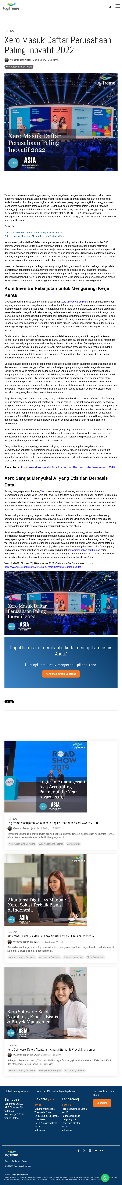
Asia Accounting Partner (51, 844)
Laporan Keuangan (73, 957)
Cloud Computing (95, 957)
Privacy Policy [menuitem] (21, 1161)
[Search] (110, 6)
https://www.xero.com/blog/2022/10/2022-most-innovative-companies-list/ (42, 567)
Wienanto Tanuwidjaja (20, 59)
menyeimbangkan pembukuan (84, 550)
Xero (74, 301)
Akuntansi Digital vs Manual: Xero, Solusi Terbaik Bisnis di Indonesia (50, 936)
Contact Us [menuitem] (9, 1161)
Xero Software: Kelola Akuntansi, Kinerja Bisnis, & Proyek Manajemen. (51, 1049)
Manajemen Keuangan (50, 1070)
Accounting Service (74, 1070)
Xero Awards (73, 844)
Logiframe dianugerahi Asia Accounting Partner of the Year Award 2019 (68, 467)
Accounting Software (49, 957)
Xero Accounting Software (19, 67)
